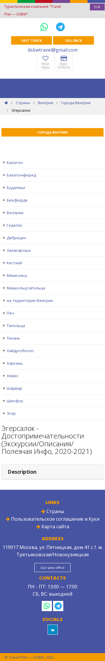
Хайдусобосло (20, 350)
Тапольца (16, 325)
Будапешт (16, 187)
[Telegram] (60, 27)
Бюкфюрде (17, 200)
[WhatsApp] (45, 27)
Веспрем (15, 212)
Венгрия (45, 102)
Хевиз (12, 375)
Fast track (31, 40)
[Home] (6, 102)
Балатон (15, 162)
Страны (23, 102)
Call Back (73, 40)
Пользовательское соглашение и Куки (54, 519)
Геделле (14, 225)
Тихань (13, 338)
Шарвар (14, 388)
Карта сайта (54, 526)
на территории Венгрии (30, 300)
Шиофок (15, 400)
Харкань (15, 363)
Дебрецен (16, 237)
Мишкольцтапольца (26, 288)
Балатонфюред (21, 175)
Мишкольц (17, 275)
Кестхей (14, 262)
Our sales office (52, 567)
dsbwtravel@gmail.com (53, 50)
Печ (10, 313)
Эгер (11, 413)
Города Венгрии (76, 102)
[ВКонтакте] (53, 630)
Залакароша (19, 250)
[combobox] (97, 7)
